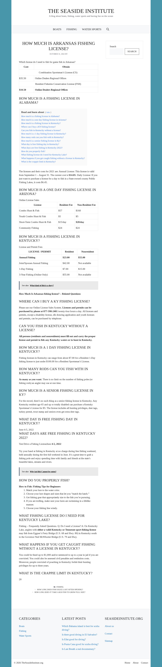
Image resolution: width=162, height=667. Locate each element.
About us (109, 626)
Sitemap (109, 641)
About (135, 662)
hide (48, 112)
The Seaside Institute (81, 11)
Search (113, 46)
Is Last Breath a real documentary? (78, 649)
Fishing (71, 29)
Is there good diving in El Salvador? (79, 634)
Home (127, 662)
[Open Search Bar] (108, 29)
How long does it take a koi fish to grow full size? (60, 592)
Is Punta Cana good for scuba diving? (80, 644)
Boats (57, 29)
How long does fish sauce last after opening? (60, 590)
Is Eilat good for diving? (74, 639)
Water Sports (91, 29)
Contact (108, 633)
